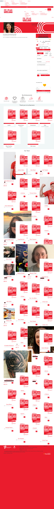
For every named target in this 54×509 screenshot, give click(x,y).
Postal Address (43, 61)
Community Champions (23, 4)
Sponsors (49, 11)
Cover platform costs (39, 82)
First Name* (38, 55)
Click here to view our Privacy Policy (8, 454)
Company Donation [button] (46, 53)
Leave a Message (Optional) (41, 64)
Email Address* (39, 58)
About (25, 11)
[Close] (53, 17)
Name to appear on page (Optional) (42, 70)
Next (45, 75)
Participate (32, 11)
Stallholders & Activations (15, 3)
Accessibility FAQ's (27, 15)
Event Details (7, 3)
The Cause (6, 2)
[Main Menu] (0, 17)
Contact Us (6, 5)
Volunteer (13, 2)
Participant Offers (14, 4)
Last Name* (45, 55)
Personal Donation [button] (40, 53)
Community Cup (22, 2)
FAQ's (6, 4)
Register (49, 9)
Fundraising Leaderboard (23, 3)
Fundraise (40, 11)
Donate (46, 9)
